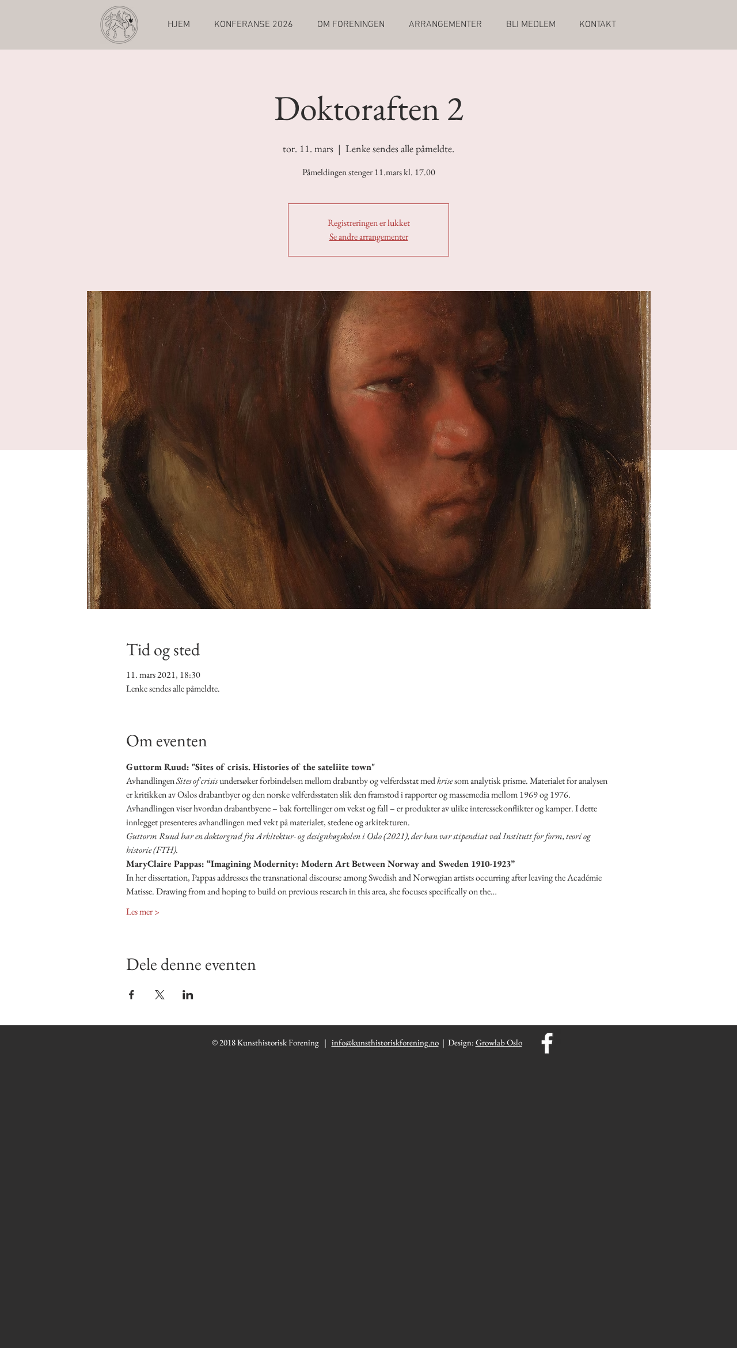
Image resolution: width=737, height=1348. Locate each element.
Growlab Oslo (499, 1042)
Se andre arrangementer (368, 237)
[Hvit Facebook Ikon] (547, 1043)
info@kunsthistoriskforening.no (385, 1042)
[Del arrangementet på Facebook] (131, 994)
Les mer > (142, 911)
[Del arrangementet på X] (159, 994)
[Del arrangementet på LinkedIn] (188, 994)
